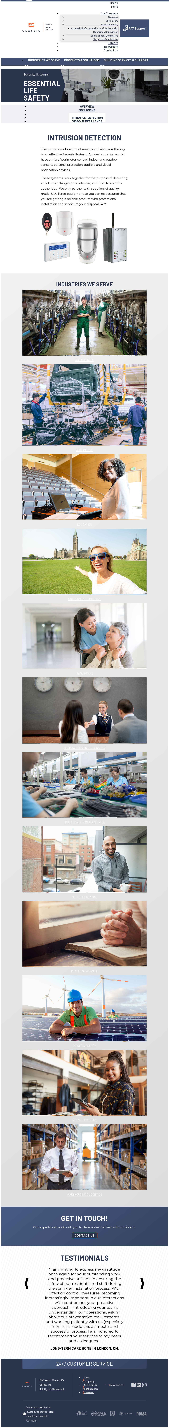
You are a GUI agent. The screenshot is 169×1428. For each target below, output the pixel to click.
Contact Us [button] (84, 1235)
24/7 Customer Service (84, 1364)
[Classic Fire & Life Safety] (37, 28)
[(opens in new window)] (81, 1414)
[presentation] (27, 1283)
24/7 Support (137, 28)
